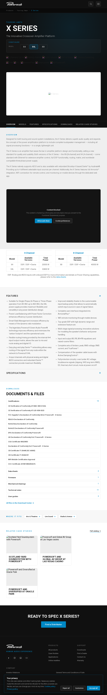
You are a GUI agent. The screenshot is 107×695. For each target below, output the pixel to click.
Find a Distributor (53, 624)
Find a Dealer (82, 653)
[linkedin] (20, 658)
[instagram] (14, 658)
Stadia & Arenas (67, 516)
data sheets (61, 277)
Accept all (93, 688)
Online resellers (54, 660)
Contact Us (81, 657)
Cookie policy (49, 686)
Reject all (66, 688)
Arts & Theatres (33, 516)
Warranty (80, 660)
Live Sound (50, 516)
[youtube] (26, 658)
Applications (53, 657)
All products (53, 650)
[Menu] (98, 4)
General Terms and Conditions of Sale (70, 673)
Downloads (81, 650)
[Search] (90, 4)
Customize (79, 688)
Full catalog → (95, 531)
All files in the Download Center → (20, 503)
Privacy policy (12, 689)
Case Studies (53, 653)
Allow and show (43, 221)
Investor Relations (13, 673)
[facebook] (8, 658)
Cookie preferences (62, 221)
